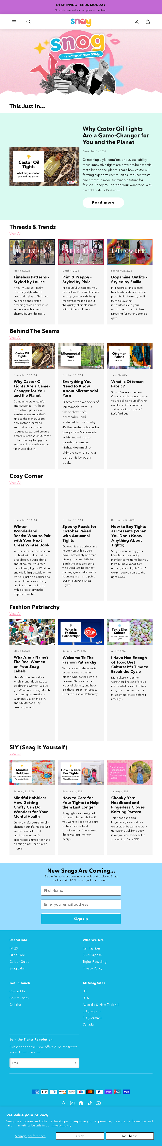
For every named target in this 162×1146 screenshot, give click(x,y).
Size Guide (17, 955)
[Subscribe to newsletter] (75, 1063)
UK (85, 991)
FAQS (13, 948)
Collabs (15, 1005)
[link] (136, 21)
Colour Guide (19, 962)
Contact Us (17, 991)
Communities (19, 998)
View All (15, 233)
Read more (103, 202)
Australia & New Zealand (101, 1005)
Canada (88, 1024)
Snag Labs (17, 968)
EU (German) (92, 1018)
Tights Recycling (94, 962)
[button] (14, 21)
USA (86, 998)
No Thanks (130, 1136)
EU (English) (92, 1011)
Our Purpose (92, 955)
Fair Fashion (91, 948)
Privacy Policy (61, 1125)
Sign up (81, 919)
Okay (80, 1136)
